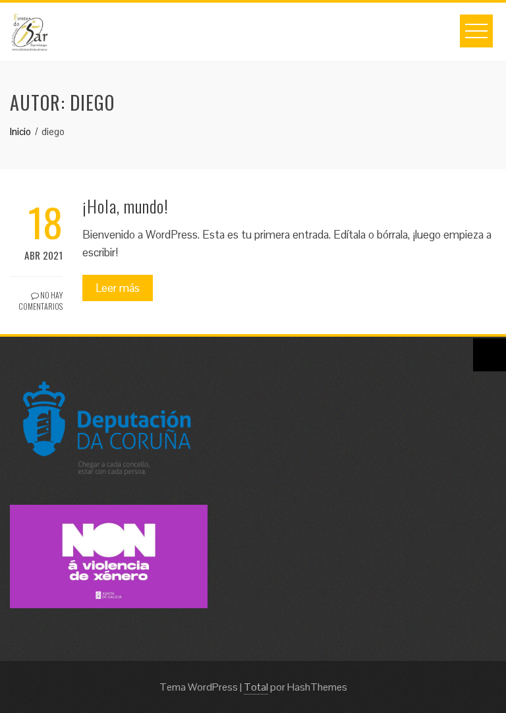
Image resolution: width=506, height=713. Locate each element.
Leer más (118, 288)
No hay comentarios (40, 300)
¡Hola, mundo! (125, 206)
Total (256, 687)
